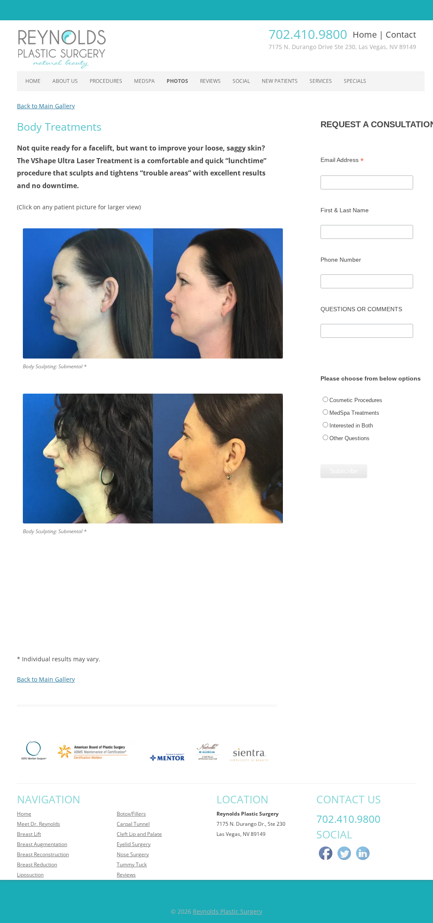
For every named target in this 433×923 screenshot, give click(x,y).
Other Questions (349, 438)
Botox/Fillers (131, 813)
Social (241, 81)
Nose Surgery (133, 854)
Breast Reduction (37, 864)
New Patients (280, 81)
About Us (65, 81)
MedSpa (144, 81)
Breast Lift (29, 834)
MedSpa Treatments (354, 413)
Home (365, 34)
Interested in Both (351, 425)
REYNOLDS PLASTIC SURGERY (216, 9)
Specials (355, 81)
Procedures (106, 81)
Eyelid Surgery (134, 844)
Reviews (210, 81)
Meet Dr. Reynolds (38, 823)
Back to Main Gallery (46, 106)
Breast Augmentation (42, 844)
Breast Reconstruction (43, 854)
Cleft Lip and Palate (139, 834)
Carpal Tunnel (133, 823)
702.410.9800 (308, 34)
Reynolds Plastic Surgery (227, 911)
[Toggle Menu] (11, 9)
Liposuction (30, 874)
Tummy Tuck (132, 864)
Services (321, 81)
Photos (177, 81)
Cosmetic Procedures (355, 400)
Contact (401, 34)
